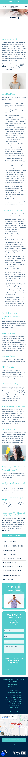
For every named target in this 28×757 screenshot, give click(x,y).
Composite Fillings (10, 554)
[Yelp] (14, 711)
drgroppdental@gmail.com (14, 692)
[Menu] (26, 6)
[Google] (18, 711)
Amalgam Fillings (9, 542)
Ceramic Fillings (9, 550)
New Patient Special (14, 590)
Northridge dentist (14, 68)
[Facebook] (10, 711)
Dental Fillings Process (12, 571)
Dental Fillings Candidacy (13, 566)
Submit (9, 669)
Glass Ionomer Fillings (11, 575)
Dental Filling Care (10, 562)
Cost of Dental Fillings (12, 558)
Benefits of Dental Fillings (13, 546)
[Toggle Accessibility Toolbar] (3, 754)
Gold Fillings (8, 579)
